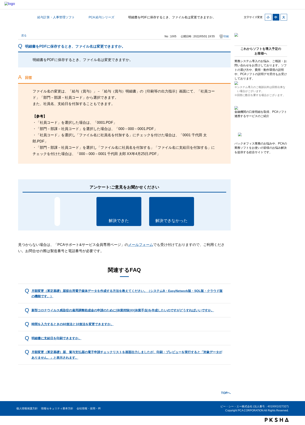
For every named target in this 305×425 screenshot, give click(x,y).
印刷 (226, 36)
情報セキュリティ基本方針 (57, 408)
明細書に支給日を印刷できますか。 (56, 338)
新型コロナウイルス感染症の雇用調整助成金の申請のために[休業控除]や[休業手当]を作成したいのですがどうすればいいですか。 (122, 310)
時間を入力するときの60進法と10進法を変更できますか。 (72, 324)
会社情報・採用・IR (89, 408)
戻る (24, 35)
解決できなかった (171, 220)
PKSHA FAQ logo (277, 420)
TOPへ (226, 393)
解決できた (119, 220)
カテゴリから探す (20, 17)
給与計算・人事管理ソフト (56, 17)
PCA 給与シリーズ (101, 17)
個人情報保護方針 (27, 408)
